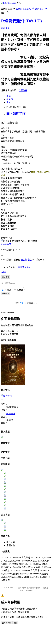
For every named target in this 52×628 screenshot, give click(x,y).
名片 (8, 102)
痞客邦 (24, 259)
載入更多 (5, 277)
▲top (3, 272)
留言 (30, 259)
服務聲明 (29, 591)
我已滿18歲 (6, 623)
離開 (15, 623)
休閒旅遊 (23, 90)
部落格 (9, 99)
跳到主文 (5, 28)
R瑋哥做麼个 (7, 244)
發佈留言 (5, 294)
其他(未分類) (24, 267)
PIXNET (13, 588)
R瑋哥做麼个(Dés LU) (21, 20)
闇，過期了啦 (16, 113)
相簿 (8, 96)
